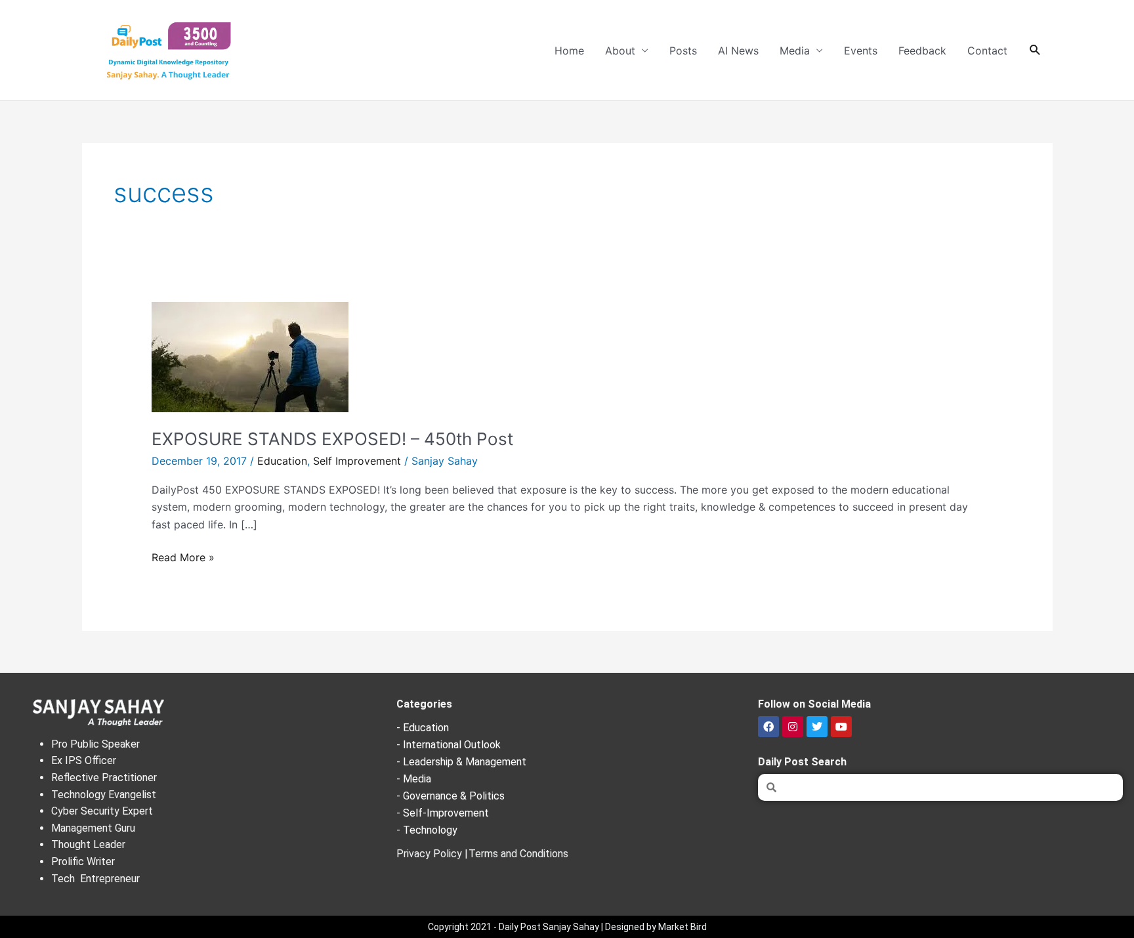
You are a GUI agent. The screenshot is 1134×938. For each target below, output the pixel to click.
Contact (987, 50)
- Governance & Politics (450, 796)
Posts (683, 50)
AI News (738, 50)
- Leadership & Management (461, 762)
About (620, 50)
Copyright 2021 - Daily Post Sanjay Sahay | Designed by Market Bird (567, 927)
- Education (422, 727)
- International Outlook (448, 744)
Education (282, 460)
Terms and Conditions (518, 853)
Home (569, 50)
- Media (413, 779)
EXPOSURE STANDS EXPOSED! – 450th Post (332, 439)
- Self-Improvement (442, 813)
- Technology (426, 830)
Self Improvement (357, 460)
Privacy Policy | (432, 853)
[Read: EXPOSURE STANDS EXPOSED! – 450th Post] (250, 355)
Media (795, 50)
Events (860, 50)
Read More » (183, 556)
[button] (1035, 50)
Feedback (922, 50)
